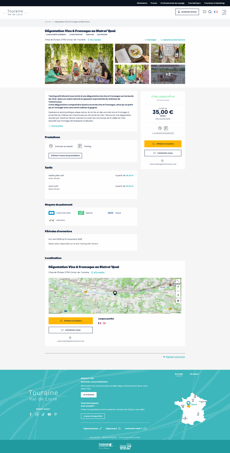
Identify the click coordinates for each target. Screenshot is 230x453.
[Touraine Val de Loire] (15, 12)
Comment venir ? (133, 428)
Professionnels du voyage (172, 3)
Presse (154, 3)
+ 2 (168, 74)
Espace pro (111, 428)
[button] (210, 12)
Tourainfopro (194, 3)
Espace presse (91, 428)
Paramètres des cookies (129, 437)
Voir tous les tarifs (162, 119)
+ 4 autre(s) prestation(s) (163, 133)
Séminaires (142, 3)
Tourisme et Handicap (214, 3)
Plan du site (95, 437)
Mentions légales (109, 437)
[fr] (216, 11)
